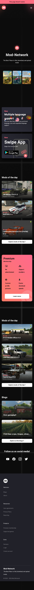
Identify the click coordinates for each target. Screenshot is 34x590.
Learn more (17, 296)
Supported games (8, 531)
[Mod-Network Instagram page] (20, 459)
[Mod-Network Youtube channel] (7, 459)
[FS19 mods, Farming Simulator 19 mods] (26, 83)
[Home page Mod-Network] (4, 9)
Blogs (5, 492)
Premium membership (9, 528)
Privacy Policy (7, 512)
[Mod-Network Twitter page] (26, 459)
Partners (5, 544)
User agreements (8, 508)
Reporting (6, 515)
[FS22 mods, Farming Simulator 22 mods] (17, 83)
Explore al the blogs (16, 441)
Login (5, 548)
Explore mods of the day (17, 242)
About (5, 495)
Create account (8, 551)
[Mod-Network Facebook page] (13, 459)
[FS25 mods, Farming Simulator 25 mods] (7, 83)
